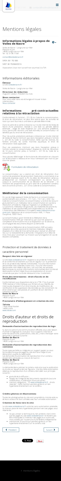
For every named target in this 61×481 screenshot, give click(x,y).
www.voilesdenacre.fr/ (17, 259)
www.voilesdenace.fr (35, 415)
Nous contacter (9, 103)
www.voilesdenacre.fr (39, 382)
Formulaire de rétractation (25, 166)
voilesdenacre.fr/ (15, 84)
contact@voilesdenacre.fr (13, 57)
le (7, 158)
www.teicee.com (9, 310)
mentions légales (31, 470)
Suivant (49, 430)
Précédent (12, 430)
